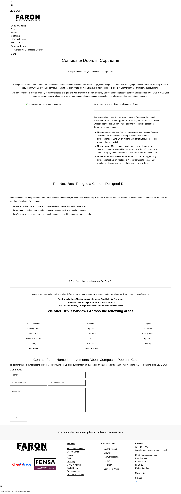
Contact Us (140, 473)
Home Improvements (76, 449)
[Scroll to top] (1, 486)
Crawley (107, 453)
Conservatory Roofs (75, 475)
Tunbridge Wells (90, 348)
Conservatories (73, 471)
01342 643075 (16, 11)
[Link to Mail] (11, 5)
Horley (107, 461)
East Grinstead (33, 324)
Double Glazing (74, 452)
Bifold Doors (72, 468)
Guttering (71, 462)
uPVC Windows (74, 465)
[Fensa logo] (45, 464)
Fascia (70, 455)
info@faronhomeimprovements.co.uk (124, 365)
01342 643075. (163, 365)
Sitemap (138, 478)
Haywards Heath (111, 457)
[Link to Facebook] (11, 2)
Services (71, 444)
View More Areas (111, 469)
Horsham (108, 465)
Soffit (69, 458)
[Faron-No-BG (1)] (28, 22)
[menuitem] (91, 25)
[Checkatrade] (21, 464)
